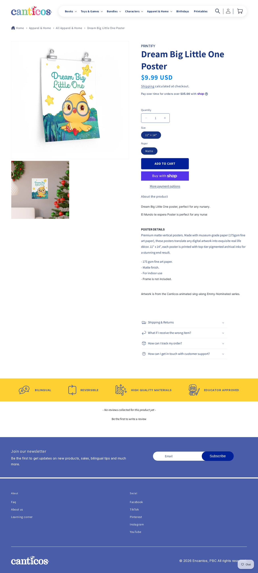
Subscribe (218, 456)
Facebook (136, 502)
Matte (149, 151)
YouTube (135, 532)
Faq (13, 502)
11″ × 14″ (151, 135)
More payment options (165, 186)
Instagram (137, 524)
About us (17, 509)
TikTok (134, 509)
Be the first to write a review (129, 419)
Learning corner (22, 517)
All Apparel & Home (69, 28)
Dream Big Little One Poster (106, 28)
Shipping (147, 86)
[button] (70, 11)
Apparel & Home (40, 28)
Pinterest (136, 517)
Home (20, 28)
